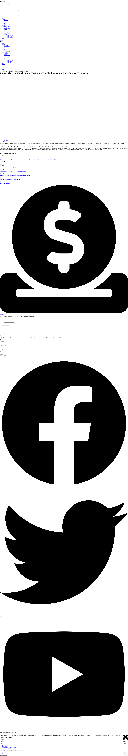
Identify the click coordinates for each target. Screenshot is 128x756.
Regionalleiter (6, 20)
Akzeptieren (2, 750)
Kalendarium (6, 27)
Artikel (3, 38)
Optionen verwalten (5, 745)
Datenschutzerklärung (3, 356)
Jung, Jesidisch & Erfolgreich (8, 32)
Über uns (3, 19)
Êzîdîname (5, 34)
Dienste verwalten (5, 746)
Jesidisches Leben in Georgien (6, 12)
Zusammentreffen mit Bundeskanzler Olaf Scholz (10, 3)
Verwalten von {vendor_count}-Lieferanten (9, 747)
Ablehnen (6, 750)
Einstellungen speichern (19, 750)
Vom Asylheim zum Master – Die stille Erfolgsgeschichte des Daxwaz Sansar (15, 5)
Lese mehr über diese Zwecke (6, 748)
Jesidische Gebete (7, 28)
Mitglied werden (2, 40)
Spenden (1, 354)
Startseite (3, 18)
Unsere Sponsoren (7, 22)
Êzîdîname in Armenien (9, 36)
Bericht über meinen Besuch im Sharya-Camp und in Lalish (12, 9)
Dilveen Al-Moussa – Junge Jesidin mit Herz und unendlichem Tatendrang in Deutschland (18, 7)
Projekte (3, 25)
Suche (1, 164)
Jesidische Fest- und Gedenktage (5, 342)
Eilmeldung (2, 69)
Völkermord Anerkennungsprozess (9, 23)
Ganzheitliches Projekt (7, 26)
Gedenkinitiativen (7, 33)
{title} (3, 751)
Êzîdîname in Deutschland (10, 37)
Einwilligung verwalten (3, 755)
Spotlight (5, 29)
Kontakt (3, 64)
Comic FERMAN (7, 55)
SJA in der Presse (7, 46)
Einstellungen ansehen (12, 750)
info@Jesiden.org (3, 333)
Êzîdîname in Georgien (9, 35)
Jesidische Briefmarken (7, 31)
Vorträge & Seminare (7, 24)
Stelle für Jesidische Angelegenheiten (8, 140)
